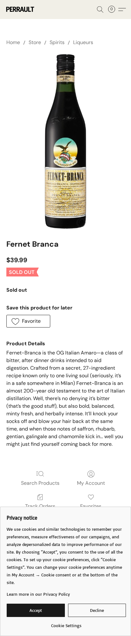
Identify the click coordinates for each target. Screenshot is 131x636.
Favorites (90, 506)
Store (35, 42)
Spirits (57, 42)
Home (13, 42)
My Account (91, 483)
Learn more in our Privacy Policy (38, 594)
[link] (66, 623)
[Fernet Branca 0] (65, 141)
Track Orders (40, 506)
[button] (20, 9)
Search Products (40, 483)
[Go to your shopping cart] (113, 9)
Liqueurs (83, 42)
